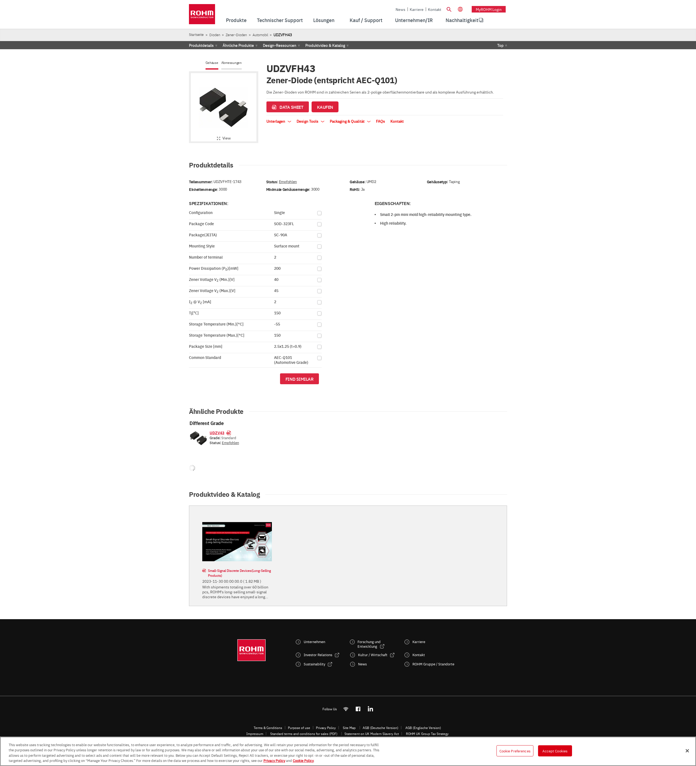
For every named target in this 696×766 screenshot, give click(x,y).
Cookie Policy (303, 760)
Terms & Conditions (268, 727)
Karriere (417, 9)
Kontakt (434, 9)
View (226, 138)
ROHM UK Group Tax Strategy (427, 733)
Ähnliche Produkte (238, 45)
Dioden (214, 34)
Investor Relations (318, 654)
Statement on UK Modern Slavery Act (371, 733)
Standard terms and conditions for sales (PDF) (303, 733)
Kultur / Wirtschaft (372, 654)
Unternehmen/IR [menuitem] (414, 20)
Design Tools (308, 121)
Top (500, 45)
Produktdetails (201, 45)
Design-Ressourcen (279, 45)
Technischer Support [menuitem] (280, 20)
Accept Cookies (554, 750)
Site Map (349, 727)
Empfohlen (288, 181)
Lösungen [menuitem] (323, 20)
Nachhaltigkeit (462, 20)
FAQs (380, 121)
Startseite (196, 34)
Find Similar (299, 379)
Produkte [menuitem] (236, 20)
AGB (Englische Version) (423, 727)
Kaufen (325, 107)
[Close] (687, 751)
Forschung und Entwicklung (369, 644)
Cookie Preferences (514, 750)
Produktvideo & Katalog (325, 45)
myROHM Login (489, 9)
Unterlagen (276, 121)
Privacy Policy (326, 727)
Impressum (254, 733)
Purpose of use (299, 727)
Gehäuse (212, 63)
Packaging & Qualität (347, 121)
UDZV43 (217, 432)
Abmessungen (231, 63)
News (400, 9)
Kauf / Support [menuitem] (366, 20)
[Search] (448, 8)
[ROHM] (202, 16)
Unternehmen (314, 641)
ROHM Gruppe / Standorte (433, 664)
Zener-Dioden (236, 34)
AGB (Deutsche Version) (380, 727)
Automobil (260, 34)
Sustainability (314, 664)
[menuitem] (462, 20)
